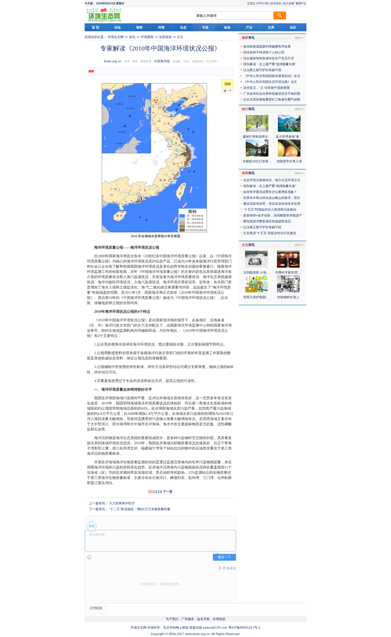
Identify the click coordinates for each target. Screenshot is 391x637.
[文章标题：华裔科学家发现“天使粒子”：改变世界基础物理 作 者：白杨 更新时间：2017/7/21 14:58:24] (288, 266)
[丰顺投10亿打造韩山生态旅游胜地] (257, 155)
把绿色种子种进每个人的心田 (263, 52)
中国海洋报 (162, 61)
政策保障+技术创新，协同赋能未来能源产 (272, 215)
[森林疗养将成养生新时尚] (257, 130)
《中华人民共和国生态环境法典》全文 (270, 82)
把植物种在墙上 (288, 297)
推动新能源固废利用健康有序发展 (267, 46)
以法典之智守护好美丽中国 (262, 70)
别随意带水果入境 (289, 161)
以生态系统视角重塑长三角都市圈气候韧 (271, 99)
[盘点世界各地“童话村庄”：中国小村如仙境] (289, 130)
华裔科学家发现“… (288, 272)
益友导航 (203, 619)
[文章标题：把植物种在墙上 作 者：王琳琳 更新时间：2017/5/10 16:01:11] (288, 291)
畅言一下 (224, 557)
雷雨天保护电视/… (256, 297)
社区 (293, 27)
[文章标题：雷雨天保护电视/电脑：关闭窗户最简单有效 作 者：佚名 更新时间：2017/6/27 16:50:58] (256, 291)
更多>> (299, 37)
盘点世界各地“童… (289, 136)
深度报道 (165, 37)
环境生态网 (116, 37)
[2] (155, 491)
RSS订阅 (262, 3)
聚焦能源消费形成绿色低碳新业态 (267, 221)
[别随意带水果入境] (289, 155)
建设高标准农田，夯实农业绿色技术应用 (271, 203)
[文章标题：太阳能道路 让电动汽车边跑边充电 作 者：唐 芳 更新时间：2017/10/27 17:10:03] (256, 266)
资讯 (132, 37)
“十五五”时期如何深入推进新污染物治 (269, 209)
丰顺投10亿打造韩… (257, 161)
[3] (160, 491)
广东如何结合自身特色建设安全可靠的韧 (271, 93)
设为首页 (275, 3)
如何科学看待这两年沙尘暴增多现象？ (270, 192)
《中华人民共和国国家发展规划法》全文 (271, 76)
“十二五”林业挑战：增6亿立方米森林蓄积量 (139, 509)
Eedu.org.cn (112, 61)
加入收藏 (288, 3)
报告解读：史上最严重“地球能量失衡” (269, 64)
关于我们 (172, 619)
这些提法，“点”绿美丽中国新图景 (266, 87)
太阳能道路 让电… (256, 272)
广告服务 (187, 619)
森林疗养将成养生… (257, 136)
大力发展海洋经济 (121, 503)
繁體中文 (301, 3)
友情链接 (219, 619)
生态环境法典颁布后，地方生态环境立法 (271, 180)
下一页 (167, 491)
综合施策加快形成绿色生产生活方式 (268, 58)
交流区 (251, 3)
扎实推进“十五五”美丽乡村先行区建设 (269, 233)
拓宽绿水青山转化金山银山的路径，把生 (271, 198)
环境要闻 (147, 37)
